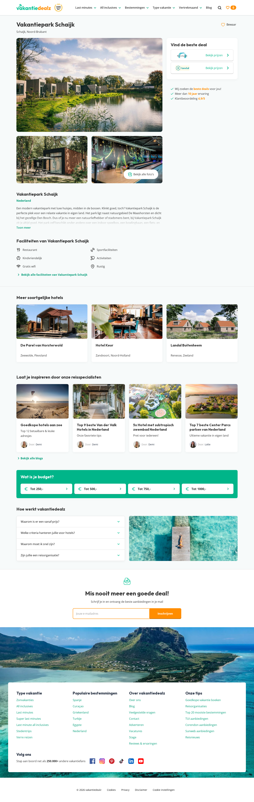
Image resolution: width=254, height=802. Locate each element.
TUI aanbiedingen (196, 718)
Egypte (77, 725)
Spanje (77, 700)
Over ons (135, 700)
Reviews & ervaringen (143, 743)
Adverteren (136, 725)
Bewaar (231, 24)
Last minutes (24, 712)
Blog (132, 706)
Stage (132, 737)
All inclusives (24, 706)
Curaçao (78, 706)
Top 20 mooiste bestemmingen (205, 712)
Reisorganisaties (196, 706)
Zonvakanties (25, 700)
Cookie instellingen (164, 789)
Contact (134, 718)
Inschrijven (165, 613)
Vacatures (135, 731)
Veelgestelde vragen (142, 712)
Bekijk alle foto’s (143, 174)
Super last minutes (28, 718)
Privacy (125, 789)
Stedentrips (24, 731)
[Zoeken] (219, 7)
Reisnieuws (192, 737)
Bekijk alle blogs (32, 458)
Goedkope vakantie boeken (203, 700)
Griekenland (81, 712)
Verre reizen (24, 737)
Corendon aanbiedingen (201, 725)
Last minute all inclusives (32, 725)
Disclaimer (141, 789)
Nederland (23, 201)
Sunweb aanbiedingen (199, 731)
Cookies (111, 789)
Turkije (77, 718)
